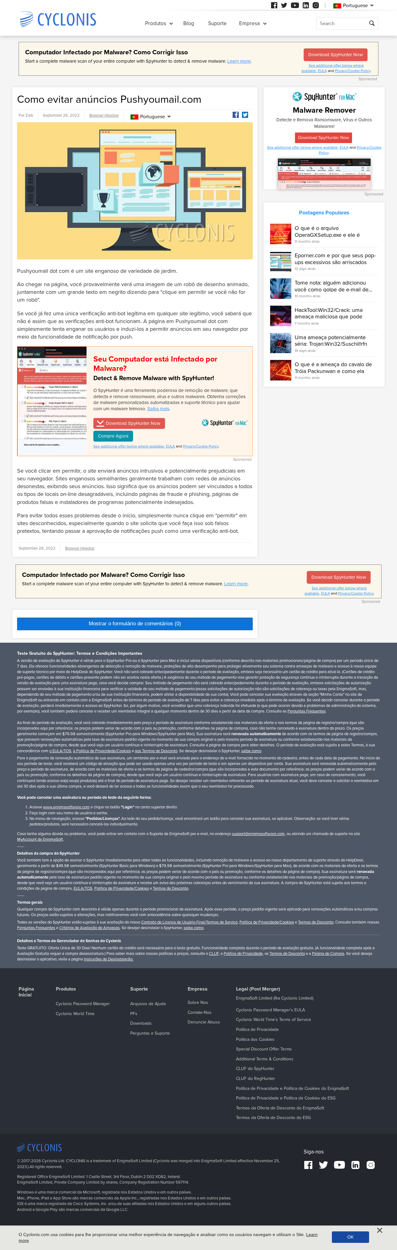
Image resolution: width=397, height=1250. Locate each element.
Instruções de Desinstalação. (108, 959)
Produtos (155, 23)
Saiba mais (158, 408)
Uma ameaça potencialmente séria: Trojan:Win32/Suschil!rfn (331, 341)
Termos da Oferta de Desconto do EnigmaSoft (280, 1108)
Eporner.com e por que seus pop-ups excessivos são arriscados (335, 259)
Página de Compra (328, 953)
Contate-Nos (200, 1012)
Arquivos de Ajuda (148, 1003)
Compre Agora (113, 436)
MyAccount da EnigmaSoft (40, 839)
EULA (322, 71)
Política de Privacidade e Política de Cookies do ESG (286, 1098)
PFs (133, 1013)
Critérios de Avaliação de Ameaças (89, 927)
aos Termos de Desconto (156, 751)
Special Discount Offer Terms (264, 1049)
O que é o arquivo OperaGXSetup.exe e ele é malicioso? (327, 235)
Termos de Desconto (170, 888)
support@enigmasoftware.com (258, 833)
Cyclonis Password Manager (83, 1003)
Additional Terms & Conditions (264, 1059)
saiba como (251, 751)
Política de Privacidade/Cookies (121, 888)
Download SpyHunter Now (335, 54)
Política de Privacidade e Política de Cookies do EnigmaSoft (292, 1088)
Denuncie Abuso (204, 1022)
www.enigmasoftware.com (66, 807)
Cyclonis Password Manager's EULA (270, 1010)
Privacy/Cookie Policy (352, 71)
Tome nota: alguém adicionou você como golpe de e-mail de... (333, 286)
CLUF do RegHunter (255, 1078)
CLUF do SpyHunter (255, 1068)
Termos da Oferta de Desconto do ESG (273, 1117)
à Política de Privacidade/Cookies (102, 751)
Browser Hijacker (104, 115)
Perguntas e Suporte (150, 1033)
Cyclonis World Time (75, 1013)
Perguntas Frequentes (307, 711)
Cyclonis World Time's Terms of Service (273, 1019)
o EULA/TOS (60, 751)
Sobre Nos (198, 1002)
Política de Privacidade (243, 953)
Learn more (239, 61)
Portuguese (152, 117)
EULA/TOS (83, 888)
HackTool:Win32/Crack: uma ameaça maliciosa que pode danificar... (329, 317)
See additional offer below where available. (129, 446)
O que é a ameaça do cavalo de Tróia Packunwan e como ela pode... (333, 371)
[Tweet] (245, 115)
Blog (188, 23)
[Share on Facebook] (236, 115)
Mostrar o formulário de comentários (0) (135, 624)
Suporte (217, 23)
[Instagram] (316, 5)
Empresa (249, 23)
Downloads (141, 1023)
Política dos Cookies (255, 1039)
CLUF (214, 953)
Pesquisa (372, 23)
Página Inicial (26, 992)
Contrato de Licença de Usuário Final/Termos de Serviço (189, 922)
